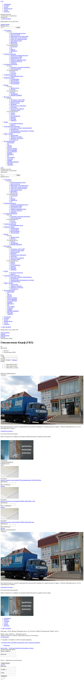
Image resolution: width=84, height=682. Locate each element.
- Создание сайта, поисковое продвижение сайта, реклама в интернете (20, 642)
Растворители (14, 139)
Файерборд (13, 63)
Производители (5, 335)
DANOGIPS (13, 46)
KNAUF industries (12, 148)
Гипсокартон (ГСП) (15, 58)
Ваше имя (3, 654)
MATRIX (13, 117)
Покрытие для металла (16, 138)
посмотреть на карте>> (7, 431)
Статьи (6, 10)
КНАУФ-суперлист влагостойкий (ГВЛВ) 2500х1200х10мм (17, 522)
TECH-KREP (14, 94)
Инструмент (7, 97)
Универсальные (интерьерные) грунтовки (22, 131)
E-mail (2, 672)
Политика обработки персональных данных (21, 648)
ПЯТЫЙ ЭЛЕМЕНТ (16, 95)
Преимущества (8, 8)
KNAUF (12, 49)
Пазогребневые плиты (16, 76)
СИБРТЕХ (13, 120)
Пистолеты (13, 107)
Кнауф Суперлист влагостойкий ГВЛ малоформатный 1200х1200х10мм (21, 480)
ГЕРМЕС (9, 160)
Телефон (3, 669)
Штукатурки (14, 43)
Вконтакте (7, 645)
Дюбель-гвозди (14, 88)
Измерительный (15, 102)
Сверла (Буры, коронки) (17, 108)
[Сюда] (3, 679)
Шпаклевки (13, 42)
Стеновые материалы (10, 74)
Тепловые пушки (15, 110)
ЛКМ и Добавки (8, 133)
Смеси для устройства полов (18, 39)
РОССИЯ (13, 119)
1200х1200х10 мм (11, 364)
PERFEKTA (13, 51)
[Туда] (1, 679)
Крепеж (6, 85)
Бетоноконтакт (14, 129)
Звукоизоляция (14, 80)
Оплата (6, 7)
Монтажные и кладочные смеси (19, 36)
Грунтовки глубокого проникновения (21, 128)
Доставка (6, 5)
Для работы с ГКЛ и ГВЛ (17, 100)
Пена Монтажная (15, 132)
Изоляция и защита (9, 77)
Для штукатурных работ (17, 101)
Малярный (13, 104)
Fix (11, 48)
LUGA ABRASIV (15, 116)
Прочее (6, 122)
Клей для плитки (15, 34)
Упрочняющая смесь (16, 40)
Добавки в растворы (16, 136)
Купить (3, 486)
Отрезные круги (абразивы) (18, 105)
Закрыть (3, 664)
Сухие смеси (7, 30)
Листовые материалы (10, 54)
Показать (14, 360)
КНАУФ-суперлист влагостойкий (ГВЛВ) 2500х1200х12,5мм (18, 501)
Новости (6, 619)
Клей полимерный (15, 68)
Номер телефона (6, 651)
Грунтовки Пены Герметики (12, 126)
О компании (7, 4)
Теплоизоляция (14, 83)
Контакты (6, 11)
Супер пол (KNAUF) (16, 61)
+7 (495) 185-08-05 (6, 18)
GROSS (12, 113)
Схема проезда (5, 637)
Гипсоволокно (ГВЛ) (16, 57)
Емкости (12, 125)
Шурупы (12, 89)
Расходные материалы (16, 123)
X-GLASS (13, 73)
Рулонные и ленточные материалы (20, 67)
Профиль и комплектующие (18, 60)
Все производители (9, 141)
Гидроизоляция (14, 79)
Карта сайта (4, 648)
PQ (11, 52)
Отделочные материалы (10, 64)
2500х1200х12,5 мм (11, 367)
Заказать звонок (5, 24)
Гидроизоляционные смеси (18, 33)
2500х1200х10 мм (11, 366)
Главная (3, 334)
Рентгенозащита (15, 82)
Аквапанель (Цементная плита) (19, 55)
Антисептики (14, 135)
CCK (2, 1)
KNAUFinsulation (12, 150)
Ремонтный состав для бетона (18, 37)
